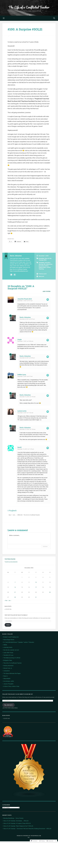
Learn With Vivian (8, 652)
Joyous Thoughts (8, 684)
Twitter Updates (10, 559)
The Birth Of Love (8, 655)
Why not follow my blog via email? (16, 615)
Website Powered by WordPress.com (29, 835)
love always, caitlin (8, 681)
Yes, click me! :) (8, 705)
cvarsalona (6, 671)
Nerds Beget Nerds (8, 639)
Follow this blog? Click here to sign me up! (17, 694)
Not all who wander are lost (11, 650)
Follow (8, 625)
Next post (41, 276)
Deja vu (5, 676)
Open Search (54, 18)
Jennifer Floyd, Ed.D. (24, 299)
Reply (47, 299)
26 (50, 592)
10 (36, 582)
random (46, 266)
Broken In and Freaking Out (11, 637)
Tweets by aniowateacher (11, 562)
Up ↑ (29, 837)
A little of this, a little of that (11, 686)
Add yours (46, 291)
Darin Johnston (25, 317)
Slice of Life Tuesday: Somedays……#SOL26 (15, 821)
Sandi (19, 447)
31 (36, 597)
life (44, 264)
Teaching (41, 269)
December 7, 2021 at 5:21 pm (25, 300)
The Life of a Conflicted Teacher (29, 7)
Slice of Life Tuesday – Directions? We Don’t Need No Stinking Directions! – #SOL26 (27, 828)
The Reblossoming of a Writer (11, 658)
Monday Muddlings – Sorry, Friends (13, 818)
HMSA (5, 645)
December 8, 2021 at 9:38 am (27, 358)
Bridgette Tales (7, 660)
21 (15, 592)
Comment (45, 546)
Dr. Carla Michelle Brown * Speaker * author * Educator (18, 642)
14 (15, 587)
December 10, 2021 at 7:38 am (27, 429)
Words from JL (7, 668)
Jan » (9, 600)
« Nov (6, 600)
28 (15, 597)
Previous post (42, 273)
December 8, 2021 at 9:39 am (27, 319)
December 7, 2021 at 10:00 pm (25, 341)
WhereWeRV (6, 678)
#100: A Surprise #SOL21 (25, 29)
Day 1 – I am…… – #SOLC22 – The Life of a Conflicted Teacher (24, 515)
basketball (41, 258)
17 (36, 587)
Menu (4, 18)
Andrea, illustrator (8, 665)
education (47, 262)
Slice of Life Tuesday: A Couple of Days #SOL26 (17, 823)
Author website (14, 274)
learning (41, 264)
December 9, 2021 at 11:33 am (25, 412)
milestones (49, 264)
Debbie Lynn (21, 374)
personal (41, 266)
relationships (42, 267)
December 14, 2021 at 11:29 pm (25, 449)
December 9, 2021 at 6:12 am (25, 376)
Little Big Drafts (7, 647)
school (48, 267)
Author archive (11, 274)
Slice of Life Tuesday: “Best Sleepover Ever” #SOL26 (18, 826)
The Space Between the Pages (12, 673)
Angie (19, 339)
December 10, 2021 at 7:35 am (27, 396)
